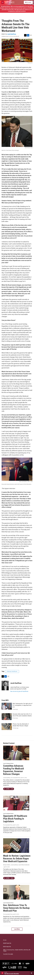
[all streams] (32, 973)
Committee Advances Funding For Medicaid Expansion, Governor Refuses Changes (13, 769)
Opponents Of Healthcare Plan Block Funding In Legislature (15, 818)
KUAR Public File (7, 943)
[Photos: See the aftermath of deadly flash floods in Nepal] (7, 726)
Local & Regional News (8, 763)
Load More (17, 929)
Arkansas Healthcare (12, 671)
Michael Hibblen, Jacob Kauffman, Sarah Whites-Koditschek (16, 864)
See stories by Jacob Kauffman (19, 691)
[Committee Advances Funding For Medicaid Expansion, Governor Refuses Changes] (16, 753)
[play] (2, 973)
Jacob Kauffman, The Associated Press (11, 777)
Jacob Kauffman (11, 34)
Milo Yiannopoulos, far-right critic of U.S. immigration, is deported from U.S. (22, 705)
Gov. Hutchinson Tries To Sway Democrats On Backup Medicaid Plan (16, 908)
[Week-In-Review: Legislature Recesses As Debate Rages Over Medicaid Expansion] (16, 845)
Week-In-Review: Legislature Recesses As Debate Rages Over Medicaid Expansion (16, 858)
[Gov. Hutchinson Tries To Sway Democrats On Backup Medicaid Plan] (16, 892)
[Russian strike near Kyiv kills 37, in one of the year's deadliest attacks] (7, 716)
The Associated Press (8, 825)
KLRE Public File (7, 946)
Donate (29, 2)
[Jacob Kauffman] (5, 685)
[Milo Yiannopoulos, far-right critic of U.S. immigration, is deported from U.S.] (7, 706)
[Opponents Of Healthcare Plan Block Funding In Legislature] (16, 803)
